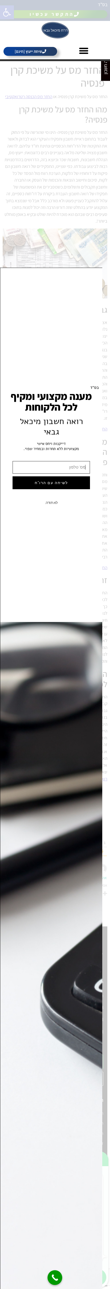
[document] (55, 644)
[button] (83, 50)
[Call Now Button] (55, 1277)
